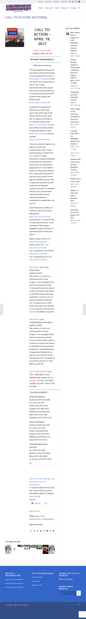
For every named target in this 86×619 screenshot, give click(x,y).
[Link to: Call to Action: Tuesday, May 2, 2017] (52, 549)
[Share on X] (34, 531)
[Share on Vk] (47, 531)
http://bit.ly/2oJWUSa (38, 242)
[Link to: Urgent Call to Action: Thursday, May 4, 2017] (46, 549)
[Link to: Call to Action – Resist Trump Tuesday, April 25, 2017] (21, 546)
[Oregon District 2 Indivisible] (18, 8)
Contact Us (48, 1)
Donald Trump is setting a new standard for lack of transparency (42, 481)
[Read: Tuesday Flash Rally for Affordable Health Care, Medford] (68, 132)
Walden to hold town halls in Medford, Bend (74, 195)
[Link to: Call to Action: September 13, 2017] (8, 549)
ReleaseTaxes (35, 519)
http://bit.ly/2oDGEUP (38, 259)
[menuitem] (41, 1)
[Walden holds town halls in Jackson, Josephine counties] (1, 309)
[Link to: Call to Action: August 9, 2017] (33, 546)
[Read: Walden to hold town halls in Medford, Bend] (68, 191)
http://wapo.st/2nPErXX (39, 102)
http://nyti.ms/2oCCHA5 (40, 216)
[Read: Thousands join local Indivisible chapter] (68, 93)
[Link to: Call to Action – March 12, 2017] (14, 549)
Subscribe (64, 1)
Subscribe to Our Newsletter (14, 579)
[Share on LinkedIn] (40, 531)
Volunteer (56, 1)
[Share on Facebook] (31, 531)
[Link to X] (72, 1)
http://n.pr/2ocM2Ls (38, 124)
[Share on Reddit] (50, 531)
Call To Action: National (26, 17)
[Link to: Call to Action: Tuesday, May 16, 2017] (27, 547)
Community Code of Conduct (14, 587)
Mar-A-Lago (39, 516)
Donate (41, 1)
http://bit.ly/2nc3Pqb (38, 247)
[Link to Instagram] (76, 1)
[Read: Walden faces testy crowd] (68, 180)
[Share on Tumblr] (43, 531)
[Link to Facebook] (69, 1)
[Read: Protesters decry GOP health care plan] (68, 211)
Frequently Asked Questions (14, 583)
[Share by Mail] (53, 531)
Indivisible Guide (37, 577)
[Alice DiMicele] (14, 37)
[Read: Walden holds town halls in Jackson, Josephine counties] (68, 160)
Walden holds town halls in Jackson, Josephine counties (75, 164)
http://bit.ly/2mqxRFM (39, 139)
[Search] (79, 8)
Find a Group (36, 581)
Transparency (48, 519)
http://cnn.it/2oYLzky (38, 133)
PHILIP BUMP (34, 496)
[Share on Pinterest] (37, 531)
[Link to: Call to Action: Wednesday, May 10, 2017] (39, 547)
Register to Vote (37, 585)
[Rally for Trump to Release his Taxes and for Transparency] (84, 309)
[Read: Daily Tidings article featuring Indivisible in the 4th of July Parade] (68, 110)
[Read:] (68, 154)
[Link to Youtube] (79, 1)
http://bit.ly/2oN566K (38, 253)
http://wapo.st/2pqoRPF (40, 79)
